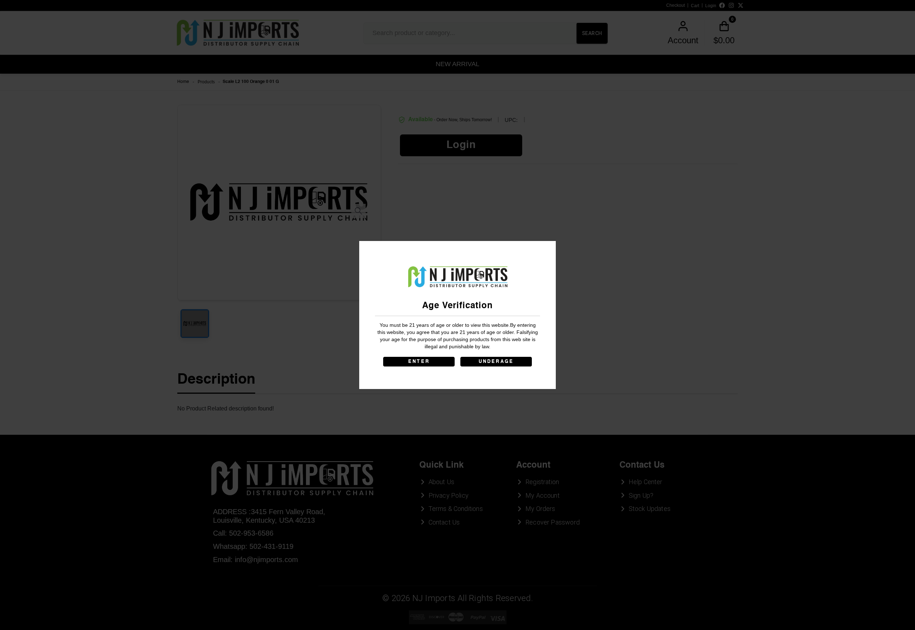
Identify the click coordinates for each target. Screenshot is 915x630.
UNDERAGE (496, 361)
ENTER (419, 361)
